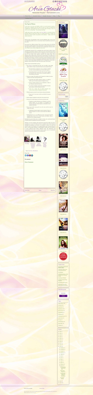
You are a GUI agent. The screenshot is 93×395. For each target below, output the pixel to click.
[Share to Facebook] (28, 156)
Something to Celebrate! (62, 277)
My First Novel (60, 310)
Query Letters (60, 318)
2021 (60, 336)
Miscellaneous (35, 150)
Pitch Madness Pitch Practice (62, 282)
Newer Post (27, 190)
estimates (30, 65)
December (62, 347)
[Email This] (32, 156)
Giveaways (60, 305)
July (61, 356)
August (62, 354)
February (62, 364)
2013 (60, 382)
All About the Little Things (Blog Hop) (62, 280)
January (62, 365)
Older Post (53, 190)
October (62, 351)
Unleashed (60, 325)
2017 (60, 343)
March (62, 362)
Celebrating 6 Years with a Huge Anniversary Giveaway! (63, 285)
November (62, 349)
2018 (60, 341)
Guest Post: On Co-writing (27, 143)
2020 (60, 338)
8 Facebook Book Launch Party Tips (63, 368)
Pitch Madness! (60, 272)
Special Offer (60, 323)
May (61, 359)
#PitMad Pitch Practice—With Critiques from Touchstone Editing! (63, 275)
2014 (60, 381)
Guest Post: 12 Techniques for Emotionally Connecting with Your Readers (32, 145)
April (61, 360)
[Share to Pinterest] (30, 156)
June (61, 357)
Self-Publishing (60, 321)
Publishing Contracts (61, 316)
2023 (60, 333)
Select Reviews (63, 232)
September (62, 352)
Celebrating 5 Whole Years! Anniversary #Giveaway (62, 270)
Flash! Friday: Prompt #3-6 (62, 371)
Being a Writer (60, 303)
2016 (60, 344)
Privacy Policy (42, 388)
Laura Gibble (43, 32)
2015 (60, 346)
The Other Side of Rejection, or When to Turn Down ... (63, 375)
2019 (60, 339)
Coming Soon (28, 18)
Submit (63, 295)
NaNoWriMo (60, 312)
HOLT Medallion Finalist (63, 120)
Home (40, 190)
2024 (60, 331)
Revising (59, 319)
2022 (60, 335)
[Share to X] (26, 156)
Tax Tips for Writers (62, 378)
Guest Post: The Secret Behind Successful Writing (45, 144)
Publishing (60, 314)
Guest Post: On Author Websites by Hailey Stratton (38, 144)
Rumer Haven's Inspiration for (63, 267)
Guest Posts (30, 150)
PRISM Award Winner (63, 54)
